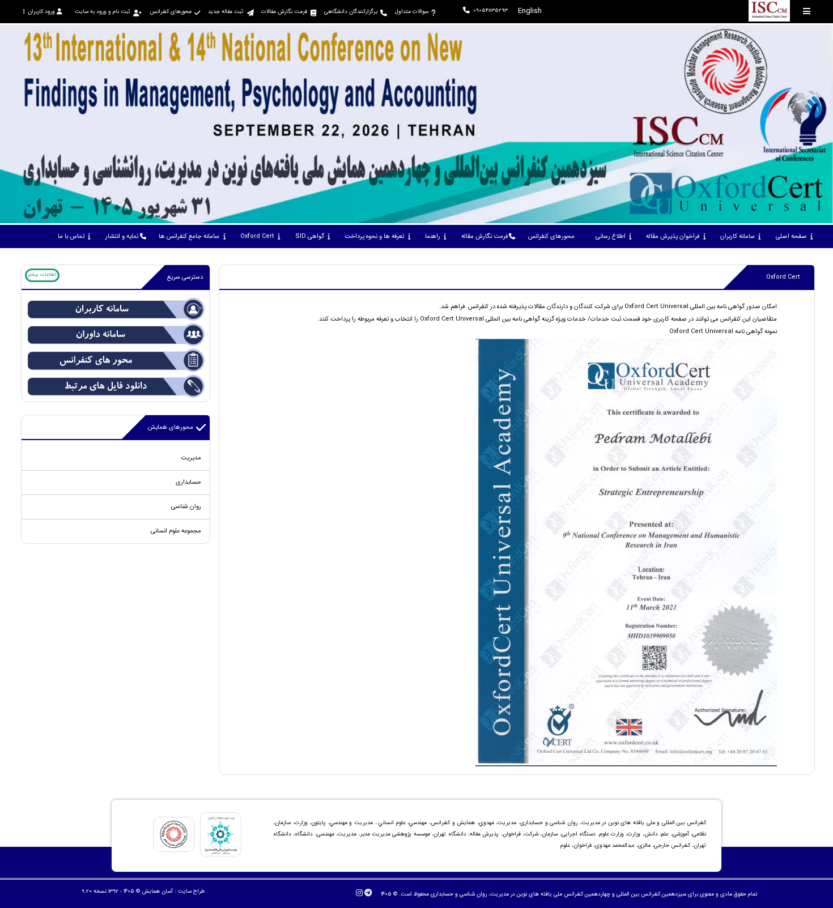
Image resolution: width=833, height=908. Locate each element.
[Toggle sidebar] (807, 11)
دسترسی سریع (185, 277)
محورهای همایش (170, 427)
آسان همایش (157, 891)
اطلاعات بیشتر (42, 275)
